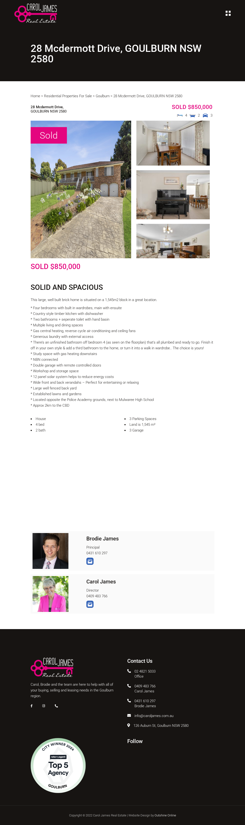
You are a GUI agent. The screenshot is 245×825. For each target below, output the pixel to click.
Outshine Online (165, 815)
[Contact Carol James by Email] (90, 604)
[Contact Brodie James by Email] (90, 561)
